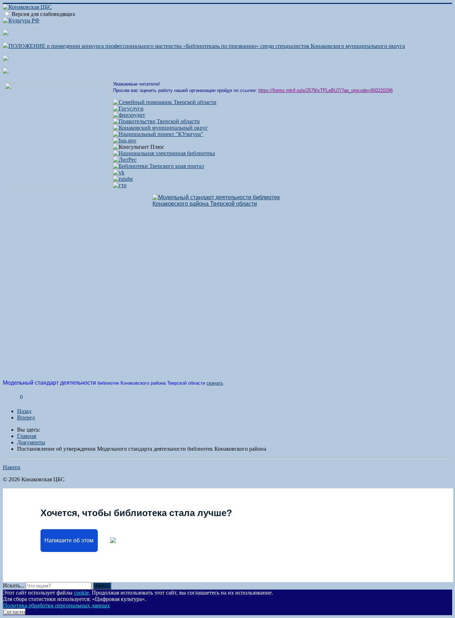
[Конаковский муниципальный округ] (160, 128)
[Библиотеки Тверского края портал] (158, 166)
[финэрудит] (129, 115)
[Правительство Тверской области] (156, 121)
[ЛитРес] (124, 160)
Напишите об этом (68, 540)
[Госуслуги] (128, 108)
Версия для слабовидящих (43, 14)
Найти (102, 586)
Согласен (14, 612)
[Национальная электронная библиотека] (164, 153)
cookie (81, 593)
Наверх (12, 467)
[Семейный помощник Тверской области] (164, 102)
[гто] (120, 185)
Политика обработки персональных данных (56, 605)
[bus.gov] (124, 140)
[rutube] (123, 179)
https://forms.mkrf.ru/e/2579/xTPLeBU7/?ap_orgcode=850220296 (325, 90)
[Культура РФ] (21, 20)
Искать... (13, 585)
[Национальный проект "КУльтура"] (158, 134)
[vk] (118, 172)
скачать (215, 383)
